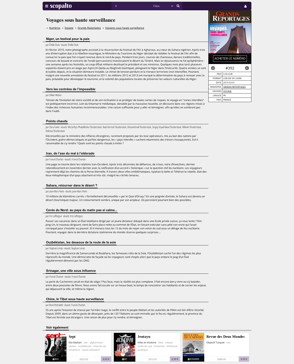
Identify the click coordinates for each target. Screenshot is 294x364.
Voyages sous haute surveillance (124, 28)
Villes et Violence (147, 342)
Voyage (227, 91)
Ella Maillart (75, 342)
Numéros (54, 28)
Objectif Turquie (215, 342)
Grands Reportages (234, 87)
